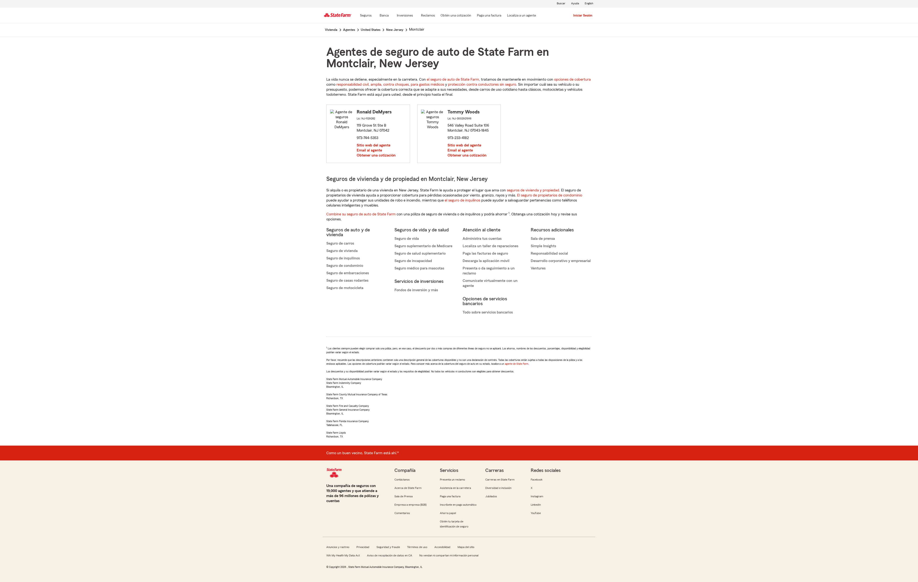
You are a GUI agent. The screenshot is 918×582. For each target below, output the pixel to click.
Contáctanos (402, 479)
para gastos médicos (427, 84)
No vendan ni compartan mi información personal (448, 555)
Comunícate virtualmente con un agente (490, 283)
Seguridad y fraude (388, 547)
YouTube (536, 513)
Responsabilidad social (549, 253)
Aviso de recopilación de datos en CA (389, 555)
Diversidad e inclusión (498, 488)
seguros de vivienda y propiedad (533, 190)
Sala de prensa (543, 239)
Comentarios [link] (402, 513)
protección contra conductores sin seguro (482, 84)
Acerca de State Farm (407, 488)
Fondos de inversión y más (416, 290)
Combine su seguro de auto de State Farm (361, 214)
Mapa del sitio (466, 547)
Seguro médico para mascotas (419, 268)
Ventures (538, 268)
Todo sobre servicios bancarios (488, 312)
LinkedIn (536, 504)
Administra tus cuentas (482, 239)
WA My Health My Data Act (343, 555)
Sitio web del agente (373, 145)
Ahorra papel (448, 513)
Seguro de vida (406, 239)
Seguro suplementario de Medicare (423, 246)
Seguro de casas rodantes (347, 280)
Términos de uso (417, 547)
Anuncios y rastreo (337, 547)
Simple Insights (543, 246)
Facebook (536, 479)
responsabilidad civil (352, 84)
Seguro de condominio (344, 266)
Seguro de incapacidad (413, 261)
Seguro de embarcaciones (347, 273)
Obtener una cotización (376, 155)
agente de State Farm (516, 363)
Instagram (537, 496)
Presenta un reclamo (452, 479)
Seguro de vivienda (342, 251)
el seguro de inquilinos (462, 200)
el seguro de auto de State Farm (453, 79)
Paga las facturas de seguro (485, 253)
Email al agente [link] (369, 150)
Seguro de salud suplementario (420, 253)
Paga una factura (450, 496)
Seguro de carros (340, 243)
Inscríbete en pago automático (458, 504)
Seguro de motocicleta (344, 288)
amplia (376, 84)
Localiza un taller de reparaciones (490, 246)
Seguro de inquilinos (343, 258)
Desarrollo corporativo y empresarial (561, 261)
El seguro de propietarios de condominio (549, 195)
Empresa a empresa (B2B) (410, 504)
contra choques (396, 84)
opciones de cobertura (572, 79)
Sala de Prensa (403, 496)
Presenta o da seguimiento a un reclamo (489, 270)
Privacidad (362, 547)
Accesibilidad (442, 547)
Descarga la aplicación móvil (486, 261)
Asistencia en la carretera (455, 488)
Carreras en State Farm (499, 479)
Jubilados (491, 496)
